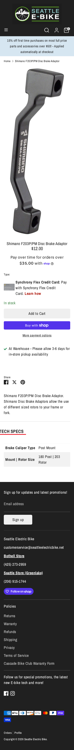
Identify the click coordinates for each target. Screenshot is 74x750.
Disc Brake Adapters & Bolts (26, 274)
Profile (18, 733)
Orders (8, 733)
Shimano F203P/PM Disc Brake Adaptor (37, 61)
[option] (37, 151)
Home (7, 61)
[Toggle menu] (6, 30)
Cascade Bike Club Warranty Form (29, 663)
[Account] (56, 29)
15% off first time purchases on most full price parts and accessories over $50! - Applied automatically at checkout (37, 46)
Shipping (10, 639)
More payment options (37, 335)
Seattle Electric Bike (35, 739)
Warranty (10, 623)
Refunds (10, 631)
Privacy (9, 647)
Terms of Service (16, 655)
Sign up (18, 519)
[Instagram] (12, 693)
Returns (9, 615)
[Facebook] (6, 693)
